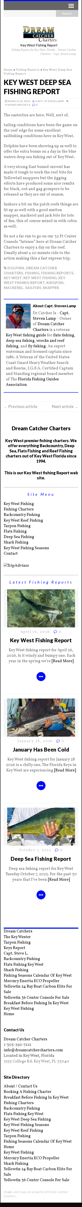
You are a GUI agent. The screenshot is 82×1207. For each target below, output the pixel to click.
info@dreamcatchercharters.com (33, 1050)
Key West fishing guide (26, 335)
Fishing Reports (17, 104)
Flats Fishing (15, 531)
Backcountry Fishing (22, 515)
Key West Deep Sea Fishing (27, 1119)
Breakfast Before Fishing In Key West (36, 1003)
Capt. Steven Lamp (49, 101)
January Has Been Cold (41, 749)
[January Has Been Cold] (41, 733)
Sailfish (33, 288)
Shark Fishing (16, 542)
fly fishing (37, 346)
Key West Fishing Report (41, 640)
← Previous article (20, 406)
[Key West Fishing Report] (41, 624)
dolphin (15, 268)
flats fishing (63, 335)
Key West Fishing (19, 504)
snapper (51, 288)
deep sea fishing (20, 341)
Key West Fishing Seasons (26, 548)
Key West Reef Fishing (23, 520)
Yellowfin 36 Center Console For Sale (36, 998)
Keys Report (14, 948)
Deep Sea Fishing (19, 537)
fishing (32, 273)
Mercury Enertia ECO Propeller (31, 981)
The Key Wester (17, 937)
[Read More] (62, 661)
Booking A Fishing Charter (27, 1092)
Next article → (65, 406)
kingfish (54, 283)
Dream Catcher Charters (25, 1039)
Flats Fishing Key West (24, 964)
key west (13, 278)
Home (9, 1014)
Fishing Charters (19, 509)
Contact (11, 553)
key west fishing (40, 278)
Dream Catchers (18, 931)
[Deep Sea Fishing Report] (41, 843)
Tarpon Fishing (17, 526)
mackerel (13, 288)
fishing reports (57, 273)
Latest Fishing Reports (41, 582)
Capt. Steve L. (16, 953)
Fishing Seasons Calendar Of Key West (38, 975)
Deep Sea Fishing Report (41, 859)
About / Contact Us (20, 1086)
